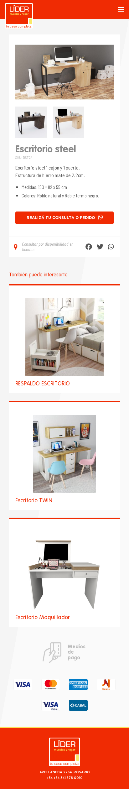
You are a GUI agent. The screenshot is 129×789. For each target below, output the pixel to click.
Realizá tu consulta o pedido (61, 218)
